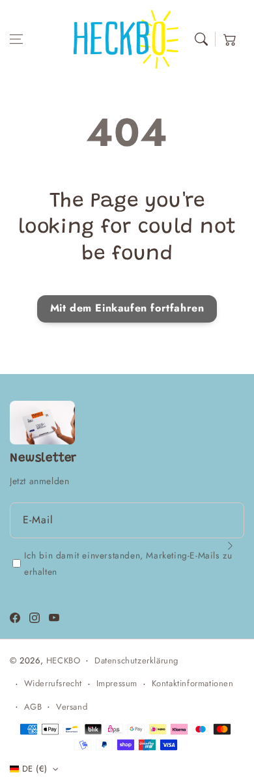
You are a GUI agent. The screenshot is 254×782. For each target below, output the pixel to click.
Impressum (116, 683)
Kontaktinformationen (193, 683)
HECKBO (63, 660)
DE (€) (34, 768)
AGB (33, 707)
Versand (71, 707)
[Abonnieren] (230, 545)
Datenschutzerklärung (136, 660)
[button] (16, 39)
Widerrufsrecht (53, 683)
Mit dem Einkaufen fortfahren (127, 307)
